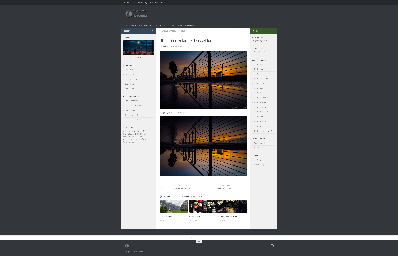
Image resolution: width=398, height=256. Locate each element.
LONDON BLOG (176, 25)
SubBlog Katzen (259, 64)
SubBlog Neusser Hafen (261, 112)
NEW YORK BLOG (161, 25)
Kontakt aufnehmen (260, 148)
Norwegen (137, 139)
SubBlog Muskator (260, 107)
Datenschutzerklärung (139, 3)
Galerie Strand (129, 84)
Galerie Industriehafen (132, 115)
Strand (145, 139)
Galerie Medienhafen (132, 101)
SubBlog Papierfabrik (260, 93)
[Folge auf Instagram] (152, 31)
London (141, 136)
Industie (134, 136)
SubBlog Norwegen (260, 121)
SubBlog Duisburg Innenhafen (263, 131)
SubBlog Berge (259, 69)
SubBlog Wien (258, 126)
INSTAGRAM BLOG (146, 25)
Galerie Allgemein (130, 70)
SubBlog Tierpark (259, 83)
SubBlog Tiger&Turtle (261, 98)
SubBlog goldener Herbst (262, 79)
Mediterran (127, 139)
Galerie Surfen (129, 89)
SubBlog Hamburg (260, 88)
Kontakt (163, 3)
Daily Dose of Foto (167, 31)
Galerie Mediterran (131, 79)
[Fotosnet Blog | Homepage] (136, 14)
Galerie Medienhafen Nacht (134, 105)
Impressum (154, 3)
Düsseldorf (181, 31)
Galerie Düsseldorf (131, 110)
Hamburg (126, 137)
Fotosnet (126, 3)
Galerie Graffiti (129, 74)
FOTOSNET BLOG (130, 25)
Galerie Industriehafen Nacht (134, 120)
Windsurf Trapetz (195, 216)
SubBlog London (259, 117)
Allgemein (128, 131)
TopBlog (133, 142)
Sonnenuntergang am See (227, 216)
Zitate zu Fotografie (260, 165)
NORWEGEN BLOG (191, 25)
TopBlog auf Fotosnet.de (132, 57)
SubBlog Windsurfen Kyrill (262, 74)
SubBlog (127, 142)
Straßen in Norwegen (167, 216)
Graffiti (145, 134)
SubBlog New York (260, 102)
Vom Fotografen (259, 160)
